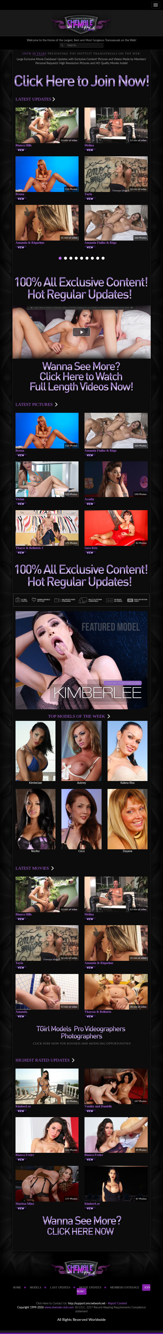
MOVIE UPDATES (90, 1287)
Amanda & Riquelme (30, 242)
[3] (71, 258)
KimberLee (23, 1106)
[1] (60, 258)
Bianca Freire (25, 1155)
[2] (65, 258)
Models (35, 1287)
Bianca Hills (24, 145)
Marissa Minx (25, 1203)
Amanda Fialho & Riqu (100, 242)
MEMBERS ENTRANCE (124, 1287)
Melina (89, 145)
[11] (92, 258)
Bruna (20, 194)
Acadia (89, 499)
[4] (76, 258)
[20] (97, 258)
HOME (17, 1287)
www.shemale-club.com (59, 1307)
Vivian (20, 499)
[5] (81, 258)
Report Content (117, 1303)
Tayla (88, 194)
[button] (81, 332)
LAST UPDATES (60, 1287)
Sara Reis (90, 548)
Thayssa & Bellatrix (97, 1011)
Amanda (21, 1011)
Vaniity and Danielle (98, 1106)
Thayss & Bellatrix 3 (29, 548)
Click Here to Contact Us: (51, 1303)
